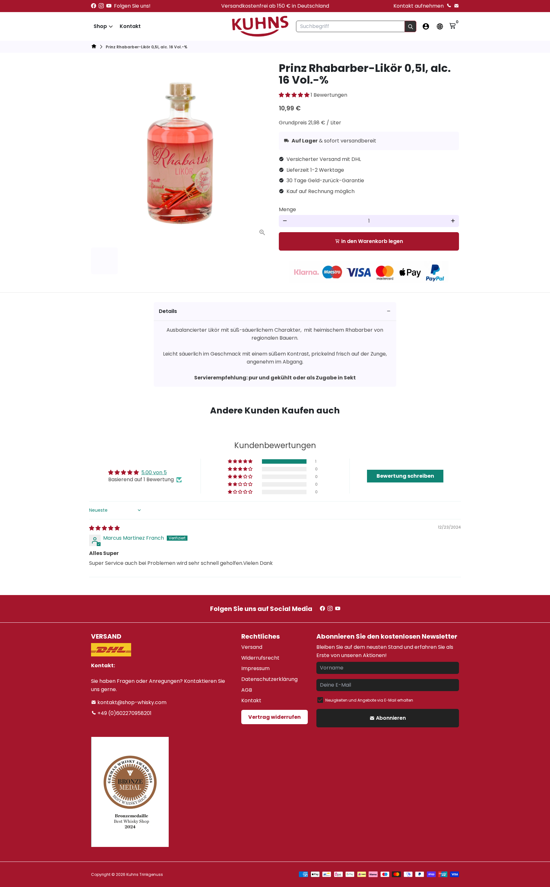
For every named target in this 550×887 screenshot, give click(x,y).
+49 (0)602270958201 (124, 713)
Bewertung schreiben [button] (405, 476)
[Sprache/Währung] (440, 26)
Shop (100, 26)
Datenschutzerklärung (269, 679)
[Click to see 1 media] (104, 260)
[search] (410, 26)
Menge (287, 209)
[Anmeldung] (426, 26)
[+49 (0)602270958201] (448, 6)
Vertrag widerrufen (274, 717)
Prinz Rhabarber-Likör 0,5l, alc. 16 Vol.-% (146, 47)
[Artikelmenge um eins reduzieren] (285, 221)
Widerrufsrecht (260, 658)
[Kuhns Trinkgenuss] (94, 47)
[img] (104, 528)
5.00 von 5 (154, 472)
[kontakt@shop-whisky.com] (456, 6)
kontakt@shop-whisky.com (131, 702)
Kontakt (130, 26)
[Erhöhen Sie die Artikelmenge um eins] (453, 221)
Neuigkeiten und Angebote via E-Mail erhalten (369, 700)
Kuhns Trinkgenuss (144, 874)
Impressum (255, 668)
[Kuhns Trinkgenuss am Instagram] (101, 6)
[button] (295, 95)
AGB (246, 690)
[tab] (275, 311)
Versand (251, 647)
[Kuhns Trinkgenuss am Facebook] (93, 6)
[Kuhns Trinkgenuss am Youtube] (108, 6)
